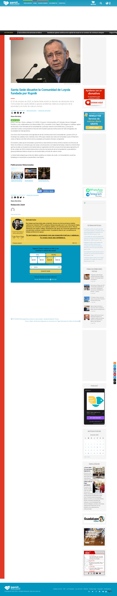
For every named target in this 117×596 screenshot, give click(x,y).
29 (97, 453)
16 (100, 447)
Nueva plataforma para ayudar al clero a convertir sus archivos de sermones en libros (94, 253)
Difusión (86, 589)
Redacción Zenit (32, 110)
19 (88, 450)
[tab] (89, 552)
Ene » (88, 457)
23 (100, 450)
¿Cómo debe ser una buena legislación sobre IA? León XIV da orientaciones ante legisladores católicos (94, 238)
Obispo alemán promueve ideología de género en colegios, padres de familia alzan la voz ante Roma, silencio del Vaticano (97, 318)
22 (97, 450)
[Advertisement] (58, 18)
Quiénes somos (57, 589)
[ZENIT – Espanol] (13, 3)
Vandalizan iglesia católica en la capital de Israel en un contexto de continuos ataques (44, 32)
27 (91, 453)
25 (85, 453)
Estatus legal (92, 589)
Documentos (53, 3)
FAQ (64, 589)
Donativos (62, 3)
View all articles (15, 214)
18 (85, 450)
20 (91, 450)
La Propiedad (70, 589)
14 (94, 447)
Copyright (100, 589)
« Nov (85, 457)
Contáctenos (107, 589)
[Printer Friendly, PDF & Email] (15, 120)
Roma (35, 3)
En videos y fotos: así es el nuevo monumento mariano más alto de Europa (97, 299)
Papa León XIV (28, 3)
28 (94, 453)
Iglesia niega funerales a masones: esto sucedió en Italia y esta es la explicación (97, 308)
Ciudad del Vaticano (16, 38)
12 (88, 447)
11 (85, 447)
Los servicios (79, 589)
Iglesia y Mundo (43, 3)
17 (103, 447)
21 (94, 450)
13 (91, 447)
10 (103, 444)
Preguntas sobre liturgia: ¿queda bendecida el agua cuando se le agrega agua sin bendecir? (96, 277)
